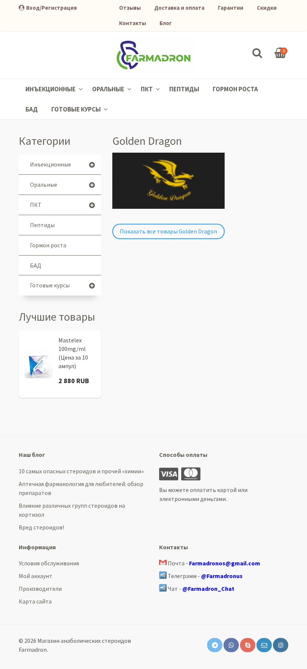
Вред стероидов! (41, 527)
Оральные (108, 89)
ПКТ (147, 89)
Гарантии (230, 7)
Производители (40, 588)
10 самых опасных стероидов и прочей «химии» (81, 471)
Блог (165, 23)
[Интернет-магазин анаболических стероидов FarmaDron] (153, 55)
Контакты (132, 23)
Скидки (267, 7)
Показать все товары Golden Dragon (168, 231)
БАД (31, 109)
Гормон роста (235, 89)
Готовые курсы (76, 109)
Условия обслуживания (49, 563)
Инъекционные (51, 89)
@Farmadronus (222, 576)
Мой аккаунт (35, 576)
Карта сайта (35, 601)
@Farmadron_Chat (208, 588)
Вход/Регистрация (51, 7)
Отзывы (130, 7)
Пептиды (184, 89)
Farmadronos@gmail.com (224, 563)
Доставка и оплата (179, 7)
